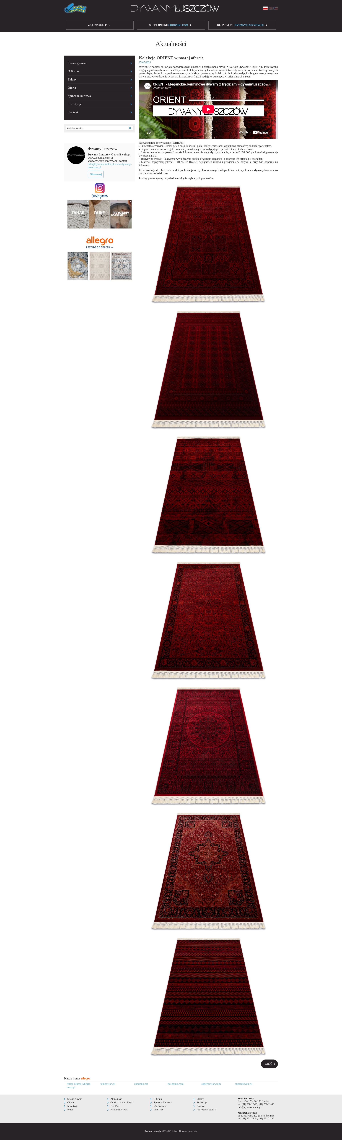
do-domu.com (175, 1083)
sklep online (168, 25)
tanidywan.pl (107, 1083)
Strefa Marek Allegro (78, 1083)
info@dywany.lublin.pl (101, 164)
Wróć (268, 1064)
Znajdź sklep (97, 25)
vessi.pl (71, 1087)
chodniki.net (141, 1083)
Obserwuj (96, 174)
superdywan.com (211, 1083)
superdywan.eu (243, 1083)
